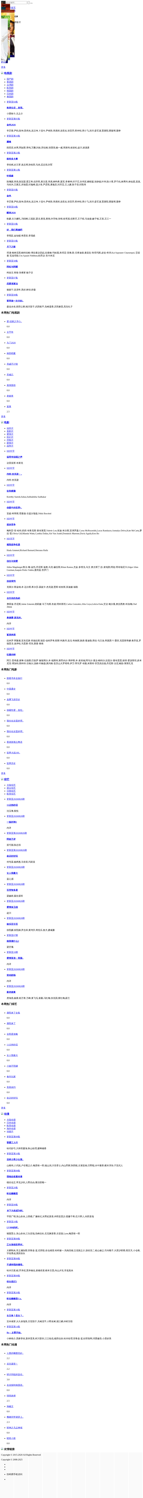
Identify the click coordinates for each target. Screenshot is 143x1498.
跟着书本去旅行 (14, 678)
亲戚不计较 (12, 364)
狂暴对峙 (11, 654)
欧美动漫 (11, 1125)
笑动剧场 (11, 975)
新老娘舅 (11, 992)
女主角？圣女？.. (15, 1315)
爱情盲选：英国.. (15, 958)
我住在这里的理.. (15, 721)
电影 (6, 422)
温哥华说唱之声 (14, 457)
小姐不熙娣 (12, 1066)
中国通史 (11, 689)
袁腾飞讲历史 (13, 699)
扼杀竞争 (11, 524)
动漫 (6, 1113)
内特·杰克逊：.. (14, 474)
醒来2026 (11, 213)
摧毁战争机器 (13, 544)
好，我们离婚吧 (14, 230)
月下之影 (11, 247)
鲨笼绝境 (11, 635)
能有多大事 (12, 159)
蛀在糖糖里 (12, 1193)
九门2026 (11, 343)
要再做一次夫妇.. (15, 301)
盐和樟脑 (11, 491)
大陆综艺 (11, 785)
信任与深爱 (12, 561)
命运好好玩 (12, 856)
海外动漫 (11, 1128)
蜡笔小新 (11, 1438)
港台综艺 (11, 788)
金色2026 (11, 125)
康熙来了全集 (13, 1013)
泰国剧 (10, 96)
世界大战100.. (13, 753)
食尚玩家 (11, 1076)
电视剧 (8, 73)
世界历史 (11, 763)
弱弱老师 (11, 1396)
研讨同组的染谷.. (15, 1374)
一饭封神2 (12, 822)
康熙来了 (11, 1023)
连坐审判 (11, 581)
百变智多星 (12, 890)
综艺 (6, 779)
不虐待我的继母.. (15, 1264)
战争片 (10, 446)
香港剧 (10, 82)
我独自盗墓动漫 (14, 1176)
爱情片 (10, 434)
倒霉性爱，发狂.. (15, 710)
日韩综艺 (11, 791)
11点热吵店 (12, 805)
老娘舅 (10, 396)
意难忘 (10, 374)
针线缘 (10, 176)
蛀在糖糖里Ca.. (14, 1298)
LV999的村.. (13, 1227)
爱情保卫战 (12, 907)
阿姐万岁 (11, 839)
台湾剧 (10, 85)
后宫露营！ (12, 1364)
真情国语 (11, 385)
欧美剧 (10, 88)
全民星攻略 (12, 1034)
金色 (9, 196)
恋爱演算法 (12, 283)
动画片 (10, 1131)
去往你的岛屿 (13, 598)
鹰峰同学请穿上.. (15, 1417)
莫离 (9, 406)
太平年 (10, 332)
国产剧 (10, 79)
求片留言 (11, 7)
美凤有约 (11, 1087)
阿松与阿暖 (12, 267)
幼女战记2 (12, 1281)
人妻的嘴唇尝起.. (15, 1353)
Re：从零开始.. (14, 1332)
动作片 (10, 428)
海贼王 (10, 1406)
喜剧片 (10, 431)
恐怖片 (10, 440)
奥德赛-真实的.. (14, 617)
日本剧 (10, 94)
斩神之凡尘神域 (14, 1427)
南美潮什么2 (13, 941)
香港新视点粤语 (14, 742)
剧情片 (10, 443)
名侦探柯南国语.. (15, 1385)
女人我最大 (12, 873)
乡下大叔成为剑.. (15, 1210)
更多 (3, 67)
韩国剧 (10, 91)
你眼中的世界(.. (14, 507)
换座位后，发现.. (15, 108)
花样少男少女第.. (15, 1159)
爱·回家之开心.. (14, 321)
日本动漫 (11, 1122)
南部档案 (11, 353)
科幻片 (10, 437)
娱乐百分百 (12, 924)
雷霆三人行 (12, 1142)
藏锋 (9, 142)
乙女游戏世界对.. (15, 1244)
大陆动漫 (11, 1120)
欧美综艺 (11, 794)
